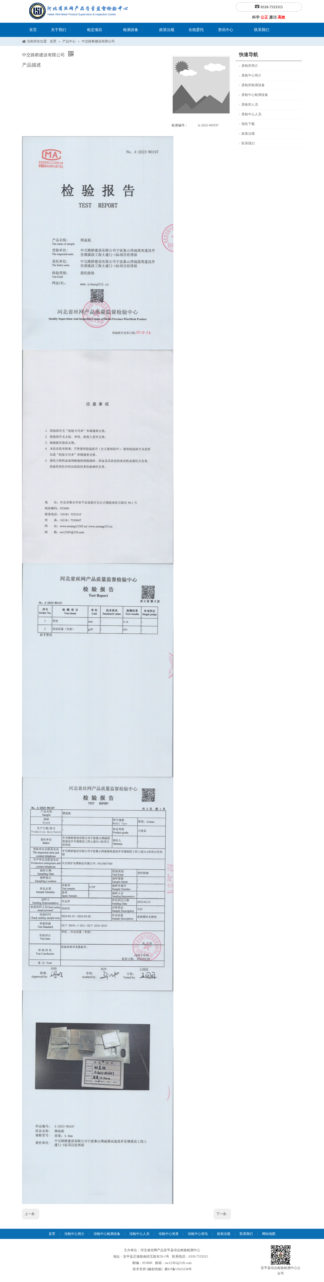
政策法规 (248, 133)
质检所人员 (249, 104)
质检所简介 (249, 65)
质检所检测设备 (253, 85)
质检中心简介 (251, 75)
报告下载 (248, 124)
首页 (52, 1234)
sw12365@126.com (178, 1263)
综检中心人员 (139, 1234)
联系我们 (248, 143)
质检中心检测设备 (254, 95)
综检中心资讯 (198, 1234)
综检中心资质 (169, 1234)
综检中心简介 (74, 1234)
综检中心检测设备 (107, 1234)
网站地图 (268, 1234)
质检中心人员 (251, 114)
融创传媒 (154, 1269)
